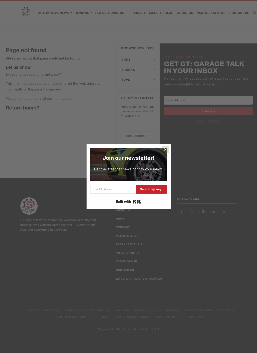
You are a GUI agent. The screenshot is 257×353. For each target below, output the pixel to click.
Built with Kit (128, 201)
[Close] (165, 149)
